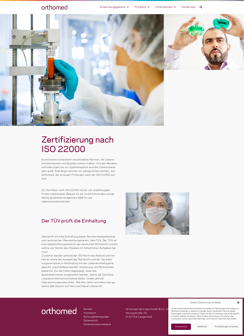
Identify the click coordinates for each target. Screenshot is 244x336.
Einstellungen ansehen (226, 327)
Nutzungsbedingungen (96, 317)
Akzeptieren (181, 327)
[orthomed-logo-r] (54, 7)
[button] (238, 302)
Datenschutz (91, 320)
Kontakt (88, 309)
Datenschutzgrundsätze (97, 324)
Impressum (90, 313)
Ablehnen (202, 327)
